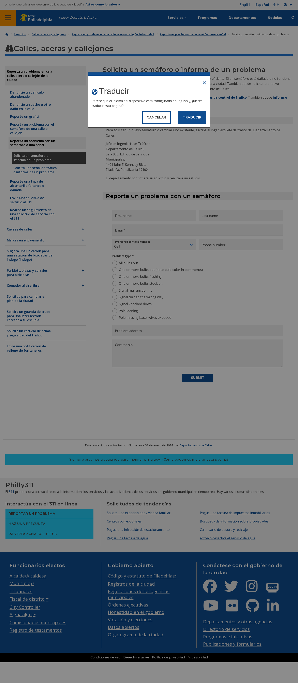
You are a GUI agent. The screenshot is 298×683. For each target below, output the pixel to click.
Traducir (192, 117)
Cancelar (156, 117)
